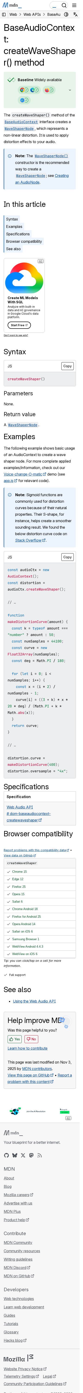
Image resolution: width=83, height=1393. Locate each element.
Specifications (18, 234)
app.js (8, 480)
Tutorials (11, 1323)
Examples (14, 226)
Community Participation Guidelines (33, 1383)
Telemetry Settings (19, 1376)
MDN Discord (15, 1267)
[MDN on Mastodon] (31, 1155)
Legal (47, 1376)
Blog (8, 1186)
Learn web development (24, 1307)
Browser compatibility (24, 241)
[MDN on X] (23, 1155)
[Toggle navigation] (74, 5)
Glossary (11, 1332)
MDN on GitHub (17, 1276)
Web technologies (19, 1298)
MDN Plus (12, 1211)
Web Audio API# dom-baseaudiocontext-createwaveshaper (29, 813)
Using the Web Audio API (34, 1001)
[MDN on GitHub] (6, 1155)
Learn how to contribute (27, 1048)
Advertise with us (18, 1203)
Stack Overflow (28, 540)
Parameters (18, 393)
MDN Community (18, 1242)
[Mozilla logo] (18, 1358)
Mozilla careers (16, 1194)
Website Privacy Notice (23, 1369)
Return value (20, 414)
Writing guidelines (18, 1259)
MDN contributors (37, 1068)
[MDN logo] (13, 1133)
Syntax (12, 219)
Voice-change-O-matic (23, 474)
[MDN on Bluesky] (15, 1155)
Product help (14, 1219)
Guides (9, 1315)
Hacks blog (13, 1340)
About (9, 1178)
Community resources (22, 1251)
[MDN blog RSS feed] (39, 1155)
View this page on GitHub (29, 1075)
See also (13, 248)
